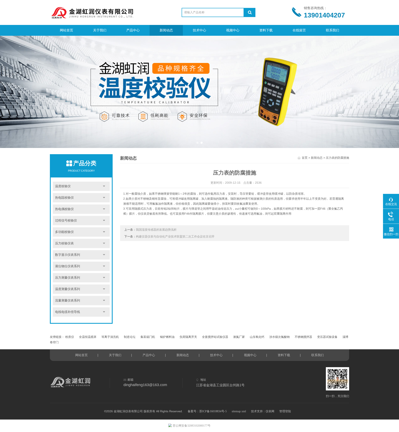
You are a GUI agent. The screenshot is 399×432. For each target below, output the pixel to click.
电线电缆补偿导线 (67, 312)
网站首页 (66, 30)
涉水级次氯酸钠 (279, 336)
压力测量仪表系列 (67, 277)
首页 (305, 157)
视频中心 (232, 30)
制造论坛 (129, 336)
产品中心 (133, 30)
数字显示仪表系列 (67, 254)
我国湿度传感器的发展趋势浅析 (156, 229)
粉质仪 (69, 336)
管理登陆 (285, 411)
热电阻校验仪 (64, 197)
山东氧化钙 (257, 336)
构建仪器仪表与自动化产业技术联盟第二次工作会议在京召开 (175, 236)
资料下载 (266, 30)
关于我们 (99, 30)
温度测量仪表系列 (67, 289)
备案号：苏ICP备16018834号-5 (207, 411)
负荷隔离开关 (188, 336)
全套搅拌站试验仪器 (215, 336)
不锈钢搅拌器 (303, 336)
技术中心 (199, 30)
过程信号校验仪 (66, 220)
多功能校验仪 (64, 232)
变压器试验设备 (327, 336)
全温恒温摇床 (87, 336)
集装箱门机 (147, 336)
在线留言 (299, 30)
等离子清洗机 (110, 336)
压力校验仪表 (64, 243)
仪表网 (270, 411)
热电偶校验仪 (64, 209)
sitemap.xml (239, 411)
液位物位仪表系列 (67, 266)
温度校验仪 (63, 186)
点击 (104, 186)
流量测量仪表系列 (67, 300)
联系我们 (332, 30)
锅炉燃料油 (167, 336)
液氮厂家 (239, 336)
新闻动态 (166, 30)
